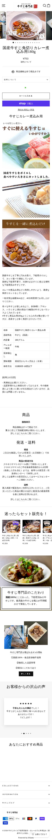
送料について (10, 79)
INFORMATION (10, 794)
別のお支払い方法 (26, 110)
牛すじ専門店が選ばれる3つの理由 (26, 652)
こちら (22, 433)
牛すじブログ (8, 803)
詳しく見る (26, 674)
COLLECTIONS (10, 786)
